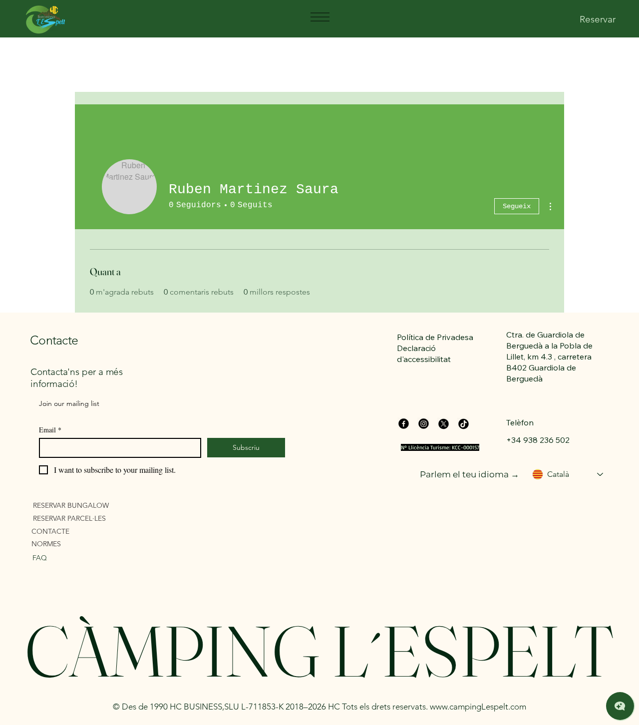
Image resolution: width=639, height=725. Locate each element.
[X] (443, 423)
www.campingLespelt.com (478, 707)
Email (50, 429)
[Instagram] (423, 423)
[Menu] (319, 17)
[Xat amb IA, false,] (620, 706)
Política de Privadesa (435, 337)
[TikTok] (463, 423)
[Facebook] (403, 423)
